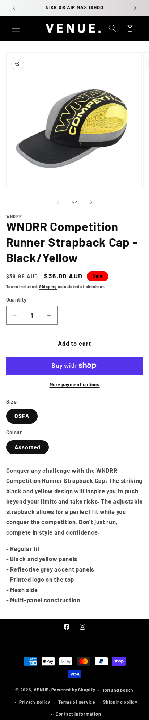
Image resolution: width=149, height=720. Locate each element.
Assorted (27, 447)
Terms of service (76, 701)
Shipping (48, 286)
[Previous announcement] (14, 8)
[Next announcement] (135, 8)
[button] (16, 28)
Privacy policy (34, 701)
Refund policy (118, 689)
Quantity (16, 299)
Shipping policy (120, 701)
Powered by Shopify (73, 689)
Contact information (78, 713)
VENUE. (42, 689)
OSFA (21, 416)
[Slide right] (91, 202)
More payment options (75, 384)
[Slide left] (58, 202)
